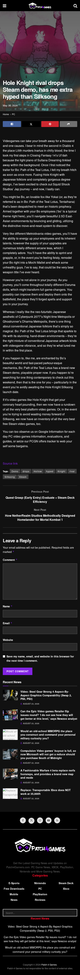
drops (26, 471)
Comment (10, 560)
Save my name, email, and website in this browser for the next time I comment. (40, 658)
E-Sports (14, 883)
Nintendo (40, 883)
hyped (49, 471)
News (14, 900)
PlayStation (40, 894)
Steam (23, 476)
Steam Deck (66, 883)
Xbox (66, 888)
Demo (15, 471)
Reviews (40, 900)
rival (72, 471)
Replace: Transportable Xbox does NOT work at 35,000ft (45, 792)
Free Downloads (14, 888)
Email (7, 623)
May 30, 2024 (10, 105)
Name (7, 606)
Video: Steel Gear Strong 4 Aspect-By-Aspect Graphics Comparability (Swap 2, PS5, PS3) (46, 695)
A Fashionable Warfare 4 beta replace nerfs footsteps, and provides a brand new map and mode (47, 773)
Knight (61, 471)
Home (6, 114)
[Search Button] (73, 912)
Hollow (38, 471)
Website (8, 640)
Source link (10, 463)
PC (13, 114)
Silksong (10, 476)
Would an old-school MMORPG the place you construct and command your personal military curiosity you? (48, 734)
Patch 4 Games (49, 964)
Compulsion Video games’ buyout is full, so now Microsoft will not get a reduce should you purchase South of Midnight (48, 754)
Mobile (14, 894)
